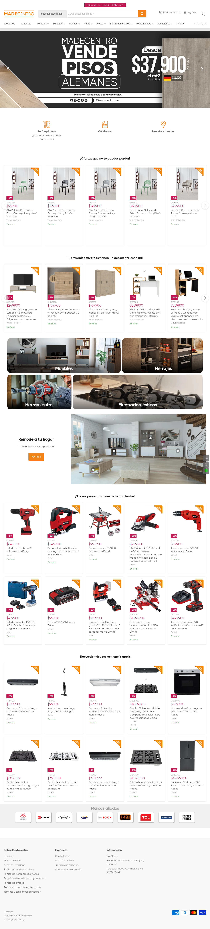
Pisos (87, 23)
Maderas (26, 23)
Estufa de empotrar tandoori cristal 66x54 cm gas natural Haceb (146, 785)
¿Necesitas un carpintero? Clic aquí (105, 5)
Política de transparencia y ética (21, 874)
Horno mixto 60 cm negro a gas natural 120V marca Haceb (186, 711)
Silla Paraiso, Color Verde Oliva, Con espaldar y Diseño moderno (146, 213)
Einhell (50, 558)
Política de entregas (15, 883)
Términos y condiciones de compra (22, 887)
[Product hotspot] (93, 469)
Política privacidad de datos (19, 869)
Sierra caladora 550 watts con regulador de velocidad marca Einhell (63, 551)
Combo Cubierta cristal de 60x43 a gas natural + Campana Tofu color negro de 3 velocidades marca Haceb (145, 715)
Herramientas (144, 23)
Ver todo (36, 457)
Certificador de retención (68, 869)
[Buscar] (142, 13)
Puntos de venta (13, 860)
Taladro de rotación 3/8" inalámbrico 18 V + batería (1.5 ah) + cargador (187, 625)
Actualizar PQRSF (64, 860)
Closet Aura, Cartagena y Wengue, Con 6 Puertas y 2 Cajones (104, 312)
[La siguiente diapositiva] (201, 69)
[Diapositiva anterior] (8, 69)
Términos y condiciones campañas (22, 892)
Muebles (58, 23)
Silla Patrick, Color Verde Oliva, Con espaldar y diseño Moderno (22, 213)
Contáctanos (62, 856)
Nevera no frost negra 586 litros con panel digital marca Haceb (187, 785)
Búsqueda (8, 912)
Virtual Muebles (13, 220)
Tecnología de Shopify (14, 920)
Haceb (9, 718)
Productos (10, 23)
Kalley (9, 555)
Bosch (9, 632)
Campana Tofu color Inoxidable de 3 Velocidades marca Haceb (104, 711)
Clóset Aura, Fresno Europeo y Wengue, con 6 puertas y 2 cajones (63, 312)
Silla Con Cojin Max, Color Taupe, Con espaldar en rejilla (185, 213)
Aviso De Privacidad (14, 865)
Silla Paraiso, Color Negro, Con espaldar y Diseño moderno (62, 213)
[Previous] (5, 205)
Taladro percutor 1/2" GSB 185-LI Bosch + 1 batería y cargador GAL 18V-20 (21, 625)
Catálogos (200, 23)
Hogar (100, 23)
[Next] (205, 205)
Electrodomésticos (120, 23)
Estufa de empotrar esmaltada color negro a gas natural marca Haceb (22, 785)
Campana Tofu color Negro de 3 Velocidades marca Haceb (21, 711)
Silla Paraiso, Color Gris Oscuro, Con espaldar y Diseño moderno (102, 213)
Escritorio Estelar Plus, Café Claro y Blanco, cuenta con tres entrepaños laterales (145, 312)
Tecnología (164, 23)
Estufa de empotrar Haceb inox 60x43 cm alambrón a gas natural (62, 785)
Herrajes (42, 23)
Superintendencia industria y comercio (24, 878)
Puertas (73, 23)
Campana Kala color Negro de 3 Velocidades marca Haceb (104, 785)
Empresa (8, 856)
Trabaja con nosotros (66, 865)
